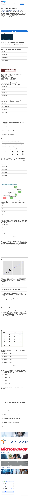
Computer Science (10, 10)
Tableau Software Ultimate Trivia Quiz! (5, 445)
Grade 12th (18, 10)
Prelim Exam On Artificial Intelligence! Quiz (6, 474)
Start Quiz (14, 31)
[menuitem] (17, 4)
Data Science (3, 10)
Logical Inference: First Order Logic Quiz (5, 467)
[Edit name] (7, 491)
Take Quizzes (17, 4)
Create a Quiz (22, 4)
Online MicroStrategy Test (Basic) (5, 452)
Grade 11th (15, 10)
